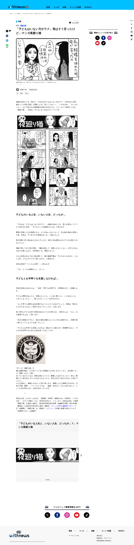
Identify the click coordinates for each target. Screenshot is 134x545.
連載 (64, 7)
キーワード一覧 (74, 535)
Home (11, 13)
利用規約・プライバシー (105, 538)
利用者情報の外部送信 (104, 540)
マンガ (56, 7)
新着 (48, 7)
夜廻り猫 (23, 25)
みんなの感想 (75, 22)
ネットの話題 (17, 13)
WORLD (88, 7)
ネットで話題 (75, 7)
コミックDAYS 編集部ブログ (62, 406)
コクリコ (49, 408)
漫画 (21, 93)
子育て (26, 93)
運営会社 (99, 535)
